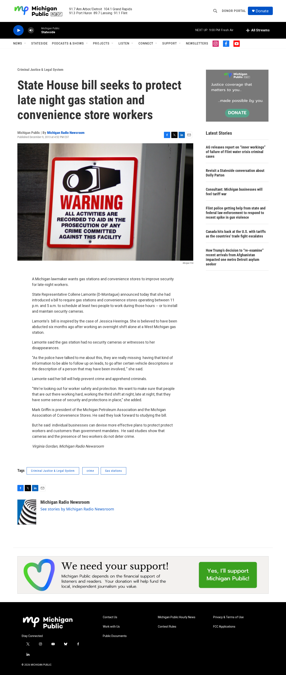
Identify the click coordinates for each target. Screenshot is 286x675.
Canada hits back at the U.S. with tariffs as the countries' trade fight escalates (236, 233)
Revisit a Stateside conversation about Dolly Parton (235, 172)
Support (169, 43)
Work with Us (111, 626)
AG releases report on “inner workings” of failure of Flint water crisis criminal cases (235, 152)
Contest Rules (167, 626)
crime (90, 470)
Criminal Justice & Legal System (40, 69)
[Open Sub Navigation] (25, 43)
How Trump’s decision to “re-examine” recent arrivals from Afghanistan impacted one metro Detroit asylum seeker (235, 257)
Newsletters (197, 43)
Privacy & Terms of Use (228, 617)
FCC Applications (224, 626)
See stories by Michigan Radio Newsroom (77, 508)
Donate (262, 11)
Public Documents (115, 636)
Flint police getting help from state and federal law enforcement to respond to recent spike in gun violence (235, 213)
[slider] (37, 30)
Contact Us (110, 617)
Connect (145, 43)
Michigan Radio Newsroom (66, 133)
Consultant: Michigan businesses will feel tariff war (234, 191)
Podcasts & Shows (68, 43)
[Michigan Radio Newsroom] (26, 512)
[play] (18, 30)
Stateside (39, 43)
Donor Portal (234, 11)
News (17, 43)
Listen (124, 43)
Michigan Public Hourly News (176, 617)
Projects (101, 43)
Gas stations (113, 470)
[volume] (31, 30)
